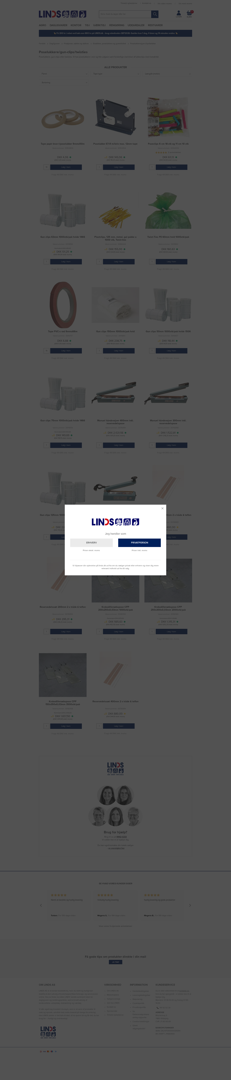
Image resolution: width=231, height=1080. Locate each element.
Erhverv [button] (91, 542)
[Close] (162, 508)
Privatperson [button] (139, 542)
